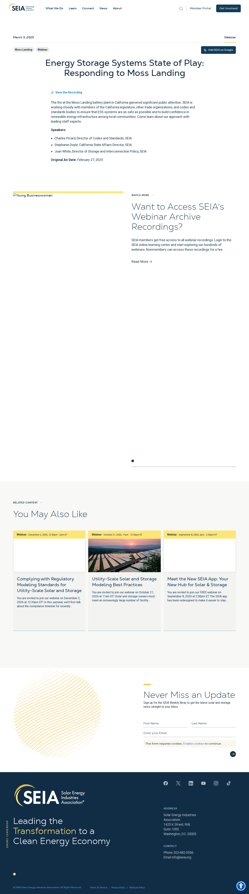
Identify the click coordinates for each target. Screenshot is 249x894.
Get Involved (228, 8)
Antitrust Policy (137, 887)
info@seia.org (181, 857)
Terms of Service (98, 887)
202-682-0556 (183, 852)
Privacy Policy (118, 887)
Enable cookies (193, 743)
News (103, 8)
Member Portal (200, 8)
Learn (73, 8)
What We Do (54, 8)
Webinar (43, 49)
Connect (88, 8)
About (117, 8)
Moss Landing (23, 49)
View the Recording (68, 92)
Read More (141, 261)
